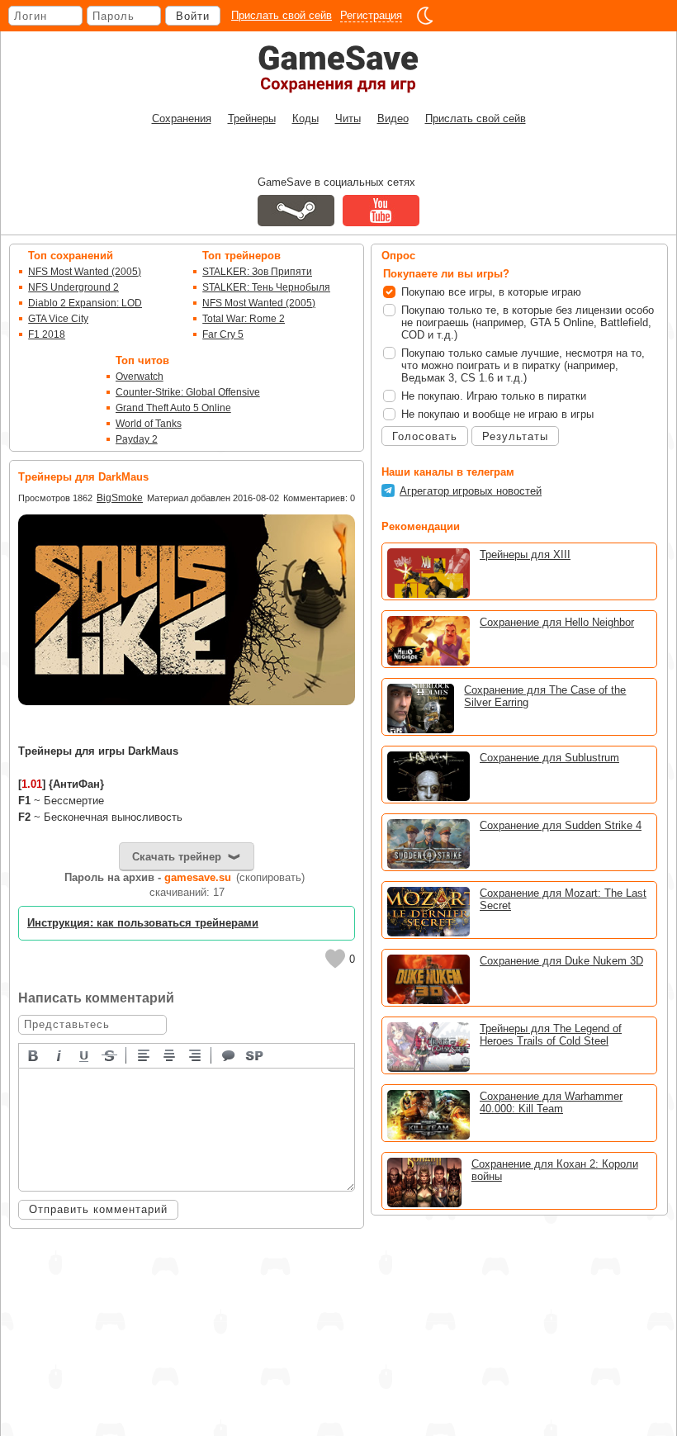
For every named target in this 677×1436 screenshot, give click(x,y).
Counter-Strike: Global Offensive (188, 392)
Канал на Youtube (381, 210)
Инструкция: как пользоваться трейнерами (142, 923)
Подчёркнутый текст (85, 1054)
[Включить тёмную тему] (425, 16)
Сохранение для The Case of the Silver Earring (545, 696)
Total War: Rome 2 (243, 319)
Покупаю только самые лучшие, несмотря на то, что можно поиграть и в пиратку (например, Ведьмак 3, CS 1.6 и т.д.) (523, 365)
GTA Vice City (58, 319)
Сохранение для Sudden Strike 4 (560, 825)
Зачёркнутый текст (110, 1054)
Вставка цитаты (229, 1054)
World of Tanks (149, 423)
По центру (170, 1054)
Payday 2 (137, 439)
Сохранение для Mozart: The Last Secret (563, 899)
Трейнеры (252, 118)
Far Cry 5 (223, 334)
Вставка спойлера (255, 1054)
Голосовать (424, 436)
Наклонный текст (59, 1054)
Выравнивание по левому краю (144, 1054)
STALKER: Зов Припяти (257, 271)
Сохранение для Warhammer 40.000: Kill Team (551, 1102)
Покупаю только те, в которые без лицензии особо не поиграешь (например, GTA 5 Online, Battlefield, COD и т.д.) (527, 322)
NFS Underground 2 (73, 287)
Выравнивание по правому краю (195, 1054)
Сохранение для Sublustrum (549, 757)
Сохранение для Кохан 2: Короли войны (554, 1170)
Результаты (515, 436)
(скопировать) (270, 877)
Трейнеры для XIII (525, 554)
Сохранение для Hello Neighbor (557, 622)
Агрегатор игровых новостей (471, 491)
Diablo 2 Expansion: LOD (85, 303)
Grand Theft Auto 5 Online (173, 408)
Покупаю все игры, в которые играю (491, 292)
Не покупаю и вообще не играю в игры (497, 414)
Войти (193, 16)
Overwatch (139, 376)
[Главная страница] (338, 69)
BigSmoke (120, 498)
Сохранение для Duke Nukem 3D (561, 961)
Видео (393, 118)
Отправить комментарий (98, 1209)
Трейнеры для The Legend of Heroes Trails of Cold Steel (551, 1034)
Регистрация (371, 15)
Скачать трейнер (176, 857)
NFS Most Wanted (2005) (84, 271)
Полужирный (34, 1054)
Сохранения (181, 118)
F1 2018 (46, 334)
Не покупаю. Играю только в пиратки (493, 396)
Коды (305, 118)
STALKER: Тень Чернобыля (266, 287)
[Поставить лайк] (335, 959)
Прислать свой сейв (281, 15)
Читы (348, 118)
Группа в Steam (296, 210)
